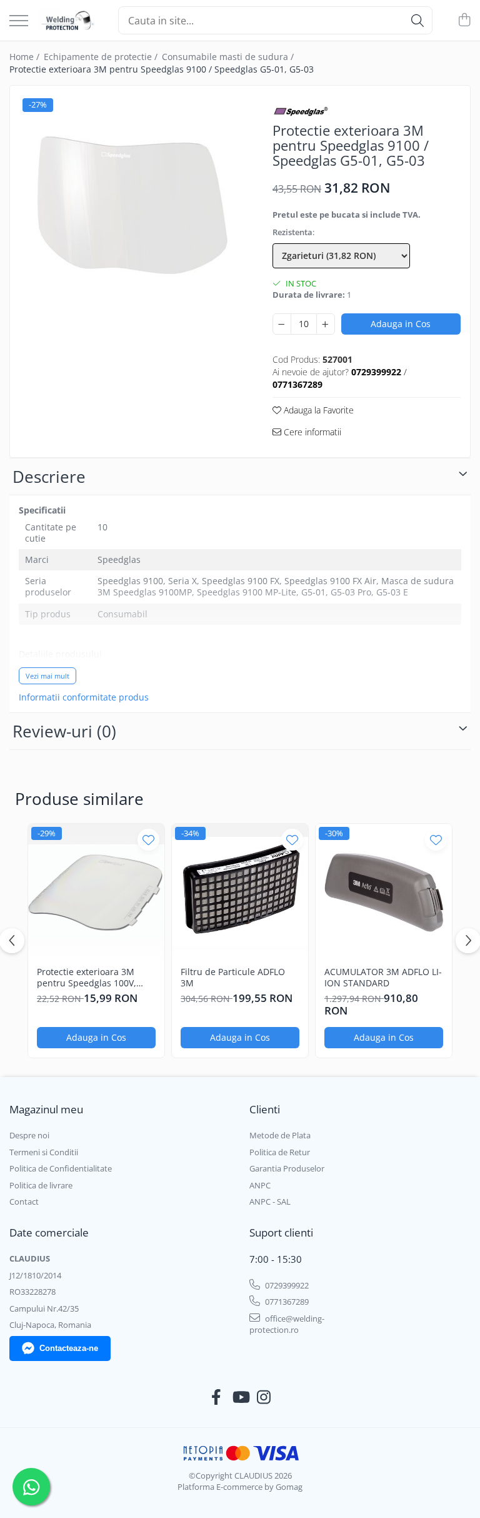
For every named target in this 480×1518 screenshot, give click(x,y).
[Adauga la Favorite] (148, 840)
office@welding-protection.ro (286, 1324)
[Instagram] (264, 1397)
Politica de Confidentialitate (60, 1168)
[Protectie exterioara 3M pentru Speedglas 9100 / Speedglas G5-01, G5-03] (130, 206)
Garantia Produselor (286, 1168)
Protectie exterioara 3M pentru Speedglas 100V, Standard (86, 977)
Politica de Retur (279, 1152)
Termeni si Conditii (43, 1152)
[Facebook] (217, 1397)
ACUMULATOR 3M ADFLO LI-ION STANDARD (383, 977)
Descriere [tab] (49, 476)
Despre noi (29, 1135)
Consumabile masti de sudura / (229, 57)
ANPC (260, 1185)
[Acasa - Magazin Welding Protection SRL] (68, 20)
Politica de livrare (40, 1185)
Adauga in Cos (401, 324)
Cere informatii (311, 432)
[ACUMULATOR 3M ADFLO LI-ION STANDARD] (384, 892)
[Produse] (19, 22)
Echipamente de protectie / (102, 57)
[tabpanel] (130, 206)
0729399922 (286, 1285)
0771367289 (286, 1301)
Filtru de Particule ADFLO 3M (233, 977)
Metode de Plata (280, 1135)
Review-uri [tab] (64, 731)
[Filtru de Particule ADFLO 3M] (240, 892)
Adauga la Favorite (317, 410)
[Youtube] (240, 1397)
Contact (24, 1201)
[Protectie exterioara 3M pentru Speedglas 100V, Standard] (96, 892)
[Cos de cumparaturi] (464, 20)
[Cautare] (417, 20)
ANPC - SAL (270, 1201)
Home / (25, 57)
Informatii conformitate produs (84, 697)
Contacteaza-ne (68, 1348)
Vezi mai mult (47, 676)
